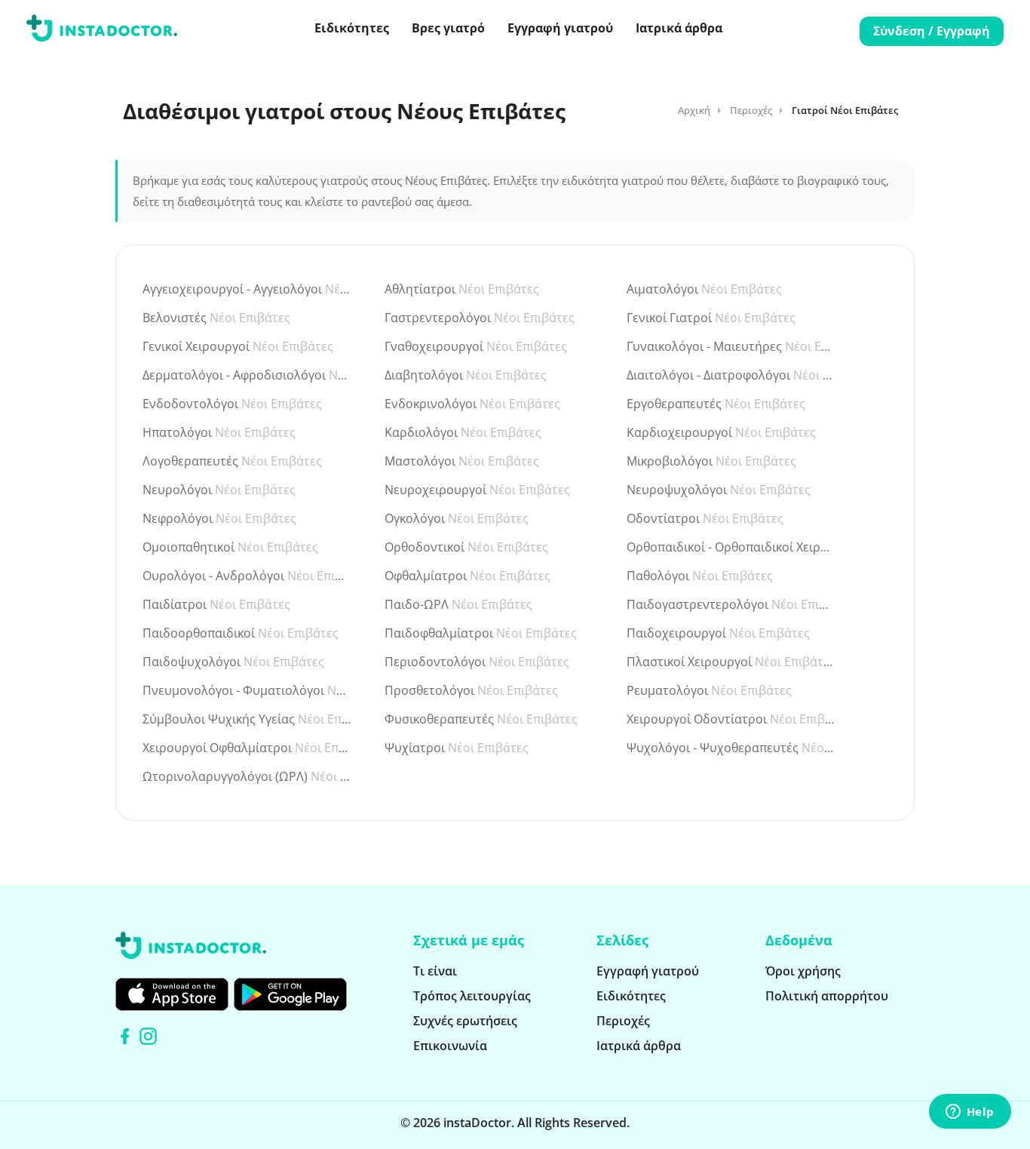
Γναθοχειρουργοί (476, 346)
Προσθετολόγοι (471, 690)
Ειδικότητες (351, 28)
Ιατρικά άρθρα (679, 28)
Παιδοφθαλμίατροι (481, 633)
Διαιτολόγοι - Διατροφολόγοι (731, 375)
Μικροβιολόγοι (711, 461)
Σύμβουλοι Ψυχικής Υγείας (247, 719)
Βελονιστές (216, 317)
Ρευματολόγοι (709, 690)
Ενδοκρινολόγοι (472, 403)
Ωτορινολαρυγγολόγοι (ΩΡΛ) (247, 776)
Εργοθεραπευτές (716, 403)
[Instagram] (148, 1036)
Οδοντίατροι (705, 518)
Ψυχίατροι (457, 747)
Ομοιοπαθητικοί (230, 547)
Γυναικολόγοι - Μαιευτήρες (731, 346)
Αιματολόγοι (704, 289)
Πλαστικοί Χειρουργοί (731, 661)
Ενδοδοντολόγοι (232, 403)
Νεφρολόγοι (219, 518)
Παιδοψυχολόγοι (233, 661)
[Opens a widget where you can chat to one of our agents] (969, 1112)
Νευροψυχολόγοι (719, 489)
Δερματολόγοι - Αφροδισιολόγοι (247, 375)
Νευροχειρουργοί (477, 489)
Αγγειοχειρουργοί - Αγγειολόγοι (247, 289)
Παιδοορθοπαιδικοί (241, 633)
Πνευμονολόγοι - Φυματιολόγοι (247, 690)
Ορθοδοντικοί (466, 547)
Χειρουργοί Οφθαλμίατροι (247, 747)
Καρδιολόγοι (463, 432)
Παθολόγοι (700, 575)
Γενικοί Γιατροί (711, 317)
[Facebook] (124, 1036)
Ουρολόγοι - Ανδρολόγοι (247, 575)
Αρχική (694, 110)
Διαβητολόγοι (466, 375)
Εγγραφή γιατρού (560, 28)
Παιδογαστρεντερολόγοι (731, 604)
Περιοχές (751, 110)
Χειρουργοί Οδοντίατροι (731, 719)
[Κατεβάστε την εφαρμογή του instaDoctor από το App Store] (171, 994)
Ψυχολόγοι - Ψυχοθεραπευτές (731, 747)
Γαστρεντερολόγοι (480, 317)
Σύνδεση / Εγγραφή (931, 31)
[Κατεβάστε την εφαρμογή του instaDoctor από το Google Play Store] (290, 994)
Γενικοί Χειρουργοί (238, 346)
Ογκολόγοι (457, 518)
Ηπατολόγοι (219, 432)
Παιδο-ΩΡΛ (458, 604)
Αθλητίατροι (462, 289)
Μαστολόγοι (462, 461)
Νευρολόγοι (219, 489)
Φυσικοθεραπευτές (481, 719)
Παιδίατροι (216, 604)
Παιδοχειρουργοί (718, 633)
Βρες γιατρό (448, 28)
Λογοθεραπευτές (232, 461)
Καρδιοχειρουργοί (721, 432)
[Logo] (101, 31)
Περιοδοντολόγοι (477, 661)
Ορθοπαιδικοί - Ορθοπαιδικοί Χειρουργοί (731, 547)
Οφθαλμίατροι (467, 575)
